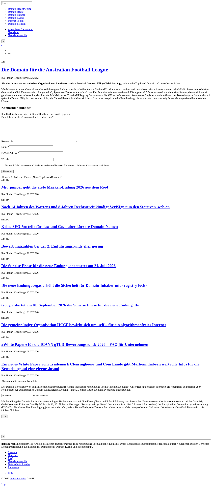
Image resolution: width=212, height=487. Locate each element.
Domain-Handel (16, 14)
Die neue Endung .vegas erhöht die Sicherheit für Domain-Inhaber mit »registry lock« (74, 285)
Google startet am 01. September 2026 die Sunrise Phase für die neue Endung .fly (70, 305)
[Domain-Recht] (1, 44)
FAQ (10, 458)
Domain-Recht (15, 11)
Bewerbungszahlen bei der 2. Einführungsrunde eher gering (52, 246)
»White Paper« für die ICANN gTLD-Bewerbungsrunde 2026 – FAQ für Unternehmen (74, 344)
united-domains (18, 478)
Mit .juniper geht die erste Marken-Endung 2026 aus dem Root (54, 187)
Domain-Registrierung (19, 8)
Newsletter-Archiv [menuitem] (17, 35)
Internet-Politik (16, 20)
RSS (10, 472)
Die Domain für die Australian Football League (54, 70)
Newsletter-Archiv (17, 461)
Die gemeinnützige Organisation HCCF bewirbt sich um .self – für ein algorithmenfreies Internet (83, 325)
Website (5, 159)
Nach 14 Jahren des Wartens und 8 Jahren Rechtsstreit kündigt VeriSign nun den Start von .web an (85, 207)
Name (5, 147)
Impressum (13, 467)
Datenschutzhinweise (19, 464)
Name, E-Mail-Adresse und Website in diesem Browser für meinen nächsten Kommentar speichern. (57, 165)
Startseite (12, 452)
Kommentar (7, 141)
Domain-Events (16, 17)
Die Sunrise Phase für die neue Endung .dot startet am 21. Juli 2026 (58, 266)
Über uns (13, 455)
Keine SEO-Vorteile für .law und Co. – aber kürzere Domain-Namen (59, 226)
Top (3, 484)
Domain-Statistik (17, 23)
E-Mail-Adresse (10, 153)
